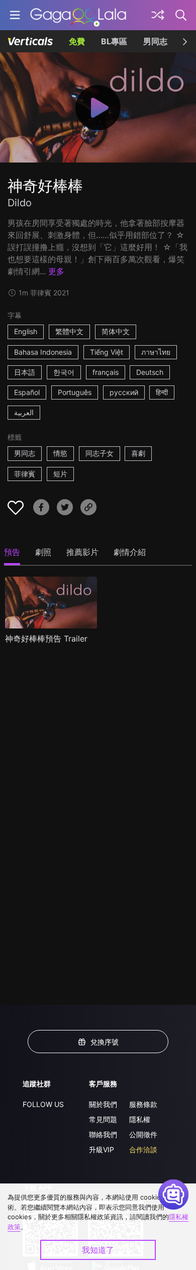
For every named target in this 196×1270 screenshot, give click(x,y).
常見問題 (103, 1119)
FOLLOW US (43, 1104)
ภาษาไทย (155, 352)
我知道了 (98, 1250)
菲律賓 (24, 473)
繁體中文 (69, 331)
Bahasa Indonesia (43, 352)
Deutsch (149, 372)
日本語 (24, 372)
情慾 (60, 453)
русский (124, 392)
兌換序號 (104, 1042)
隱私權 (139, 1119)
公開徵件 (143, 1134)
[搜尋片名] (181, 15)
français (105, 372)
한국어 (63, 372)
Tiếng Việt (106, 352)
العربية (24, 412)
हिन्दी (162, 392)
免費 (77, 41)
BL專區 (114, 41)
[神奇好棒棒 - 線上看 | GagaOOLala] (78, 15)
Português (74, 392)
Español (27, 392)
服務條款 (143, 1104)
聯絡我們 (103, 1134)
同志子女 (99, 453)
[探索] (157, 15)
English (25, 331)
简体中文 (116, 331)
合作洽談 (143, 1149)
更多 (56, 271)
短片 (60, 473)
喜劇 (138, 453)
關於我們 (103, 1104)
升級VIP (101, 1149)
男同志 (155, 41)
